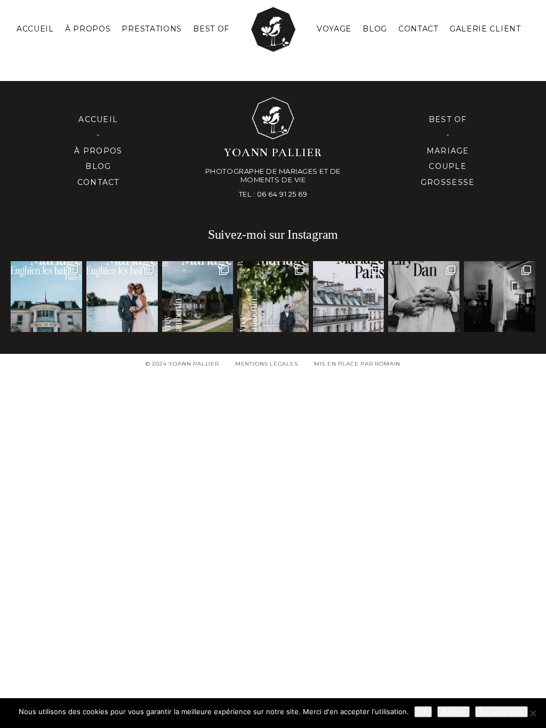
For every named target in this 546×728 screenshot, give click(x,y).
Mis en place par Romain (357, 363)
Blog (375, 29)
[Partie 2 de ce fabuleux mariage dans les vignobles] (198, 297)
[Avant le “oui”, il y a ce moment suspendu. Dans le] (499, 297)
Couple (448, 166)
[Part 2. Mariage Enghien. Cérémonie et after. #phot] (46, 297)
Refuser (453, 712)
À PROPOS (88, 29)
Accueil (35, 29)
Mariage (448, 151)
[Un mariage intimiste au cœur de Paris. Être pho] (348, 297)
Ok (423, 712)
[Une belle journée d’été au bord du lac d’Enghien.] (122, 297)
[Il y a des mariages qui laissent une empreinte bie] (273, 297)
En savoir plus (501, 712)
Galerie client (485, 29)
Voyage (334, 29)
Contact (418, 29)
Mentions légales (266, 363)
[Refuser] (532, 713)
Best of (448, 119)
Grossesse (448, 182)
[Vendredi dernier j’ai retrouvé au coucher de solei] (424, 297)
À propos (98, 151)
